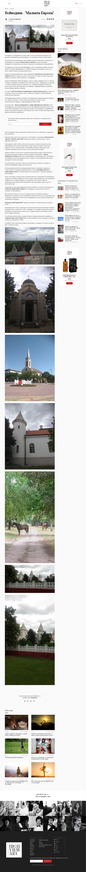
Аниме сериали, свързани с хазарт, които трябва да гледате (16, 734)
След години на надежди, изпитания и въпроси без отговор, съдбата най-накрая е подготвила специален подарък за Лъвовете (73, 206)
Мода (66, 231)
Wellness (67, 190)
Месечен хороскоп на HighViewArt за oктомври (42, 782)
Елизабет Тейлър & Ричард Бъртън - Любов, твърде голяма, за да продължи (73, 238)
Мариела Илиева (51, 731)
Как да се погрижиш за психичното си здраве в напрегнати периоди (72, 195)
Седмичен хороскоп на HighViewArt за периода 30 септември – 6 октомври (16, 782)
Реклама (41, 843)
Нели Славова (74, 231)
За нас (40, 841)
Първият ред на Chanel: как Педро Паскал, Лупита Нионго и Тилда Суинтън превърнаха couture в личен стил (72, 118)
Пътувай (32, 853)
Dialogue (32, 845)
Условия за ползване (43, 840)
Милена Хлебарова (15, 19)
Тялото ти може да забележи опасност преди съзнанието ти (72, 187)
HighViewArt (25, 731)
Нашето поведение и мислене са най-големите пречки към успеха (42, 734)
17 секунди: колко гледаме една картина (72, 98)
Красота (66, 122)
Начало (6, 8)
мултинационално (33, 83)
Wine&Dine (32, 840)
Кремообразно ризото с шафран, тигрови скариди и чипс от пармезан (68, 91)
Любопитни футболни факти (14, 757)
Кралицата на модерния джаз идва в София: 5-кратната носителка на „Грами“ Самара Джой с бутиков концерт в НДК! (73, 129)
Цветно (12, 8)
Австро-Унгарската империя (31, 144)
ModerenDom (42, 846)
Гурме (31, 851)
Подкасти (32, 841)
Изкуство (67, 101)
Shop (76, 3)
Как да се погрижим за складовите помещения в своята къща (42, 758)
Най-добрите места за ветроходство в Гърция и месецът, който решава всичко (73, 218)
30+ (65, 111)
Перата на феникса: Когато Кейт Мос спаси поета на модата (72, 228)
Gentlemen (67, 221)
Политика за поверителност (45, 845)
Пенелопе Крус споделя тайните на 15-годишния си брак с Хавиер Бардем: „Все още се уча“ (73, 107)
